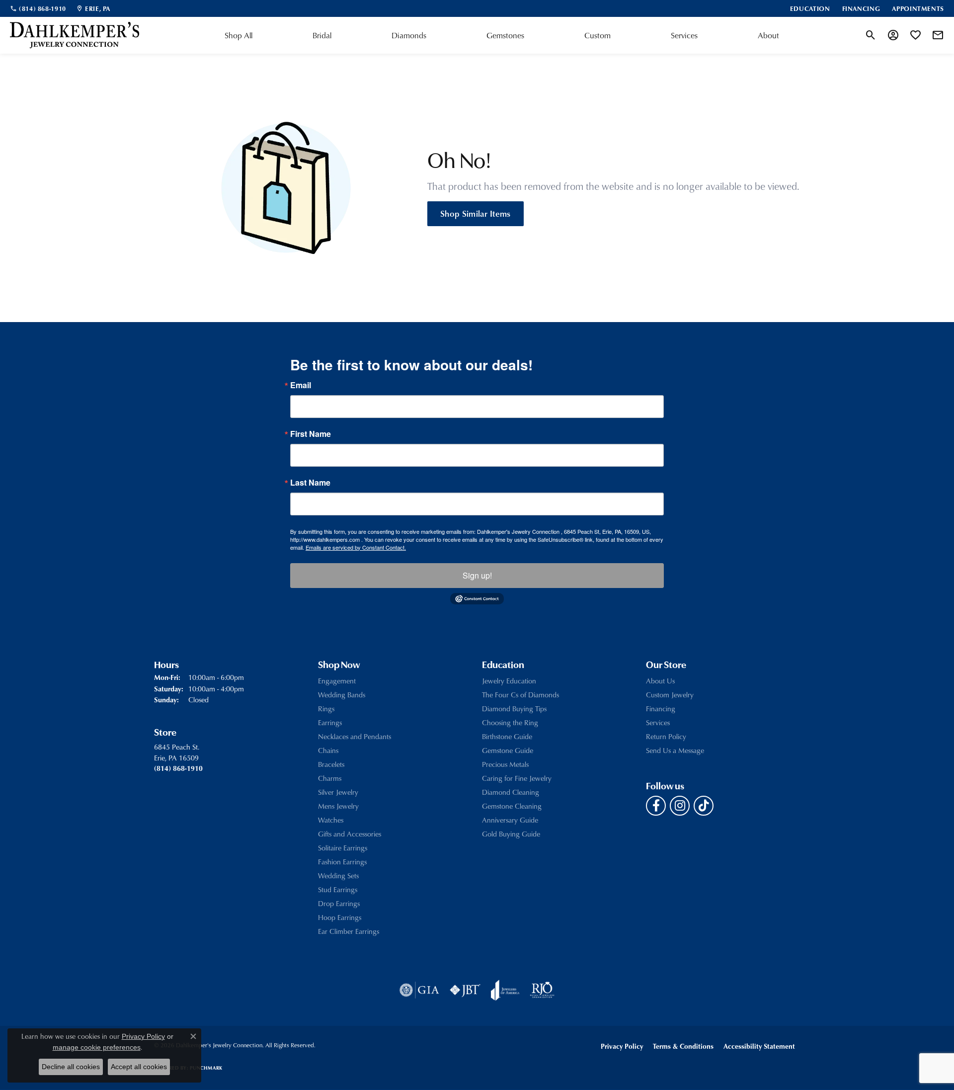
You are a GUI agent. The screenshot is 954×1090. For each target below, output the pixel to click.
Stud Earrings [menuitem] (337, 889)
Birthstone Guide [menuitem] (507, 736)
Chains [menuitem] (328, 750)
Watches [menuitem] (330, 820)
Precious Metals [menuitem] (505, 764)
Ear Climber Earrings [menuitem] (348, 931)
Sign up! (477, 575)
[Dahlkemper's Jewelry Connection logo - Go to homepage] (74, 35)
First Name (310, 434)
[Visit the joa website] (505, 990)
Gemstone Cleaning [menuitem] (512, 806)
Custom (597, 35)
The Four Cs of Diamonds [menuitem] (520, 694)
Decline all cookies (71, 1067)
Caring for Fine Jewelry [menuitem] (517, 778)
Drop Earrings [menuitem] (339, 903)
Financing (660, 708)
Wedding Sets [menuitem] (338, 875)
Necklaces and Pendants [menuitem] (354, 736)
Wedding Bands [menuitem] (341, 694)
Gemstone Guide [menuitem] (507, 750)
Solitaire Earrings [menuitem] (342, 847)
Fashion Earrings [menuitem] (342, 861)
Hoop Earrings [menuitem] (339, 917)
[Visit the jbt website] (465, 990)
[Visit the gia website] (419, 990)
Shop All (238, 35)
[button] (871, 35)
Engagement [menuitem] (337, 680)
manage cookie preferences (97, 1047)
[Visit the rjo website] (542, 990)
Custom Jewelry (670, 694)
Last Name (310, 483)
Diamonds (409, 35)
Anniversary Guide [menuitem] (510, 820)
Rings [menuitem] (326, 708)
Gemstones (505, 35)
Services (684, 35)
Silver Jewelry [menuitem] (338, 792)
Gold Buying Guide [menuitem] (511, 834)
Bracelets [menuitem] (331, 764)
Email (300, 385)
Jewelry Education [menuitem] (509, 680)
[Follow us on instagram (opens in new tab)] (680, 806)
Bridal (322, 35)
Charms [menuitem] (329, 778)
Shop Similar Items (475, 213)
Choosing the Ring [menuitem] (510, 722)
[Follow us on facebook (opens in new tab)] (656, 806)
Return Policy (666, 736)
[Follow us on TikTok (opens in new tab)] (704, 806)
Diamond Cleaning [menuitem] (510, 792)
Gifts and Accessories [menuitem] (349, 834)
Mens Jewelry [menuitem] (338, 806)
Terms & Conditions (683, 1046)
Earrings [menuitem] (330, 722)
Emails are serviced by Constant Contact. (356, 547)
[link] (38, 8)
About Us (660, 680)
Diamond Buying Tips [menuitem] (514, 708)
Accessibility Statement (759, 1046)
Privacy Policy (622, 1046)
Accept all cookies (139, 1067)
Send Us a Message (675, 750)
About (768, 35)
